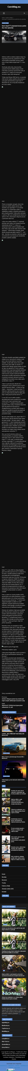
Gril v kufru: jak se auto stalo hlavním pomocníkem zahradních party (6, 839)
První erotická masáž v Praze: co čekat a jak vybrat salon (6, 830)
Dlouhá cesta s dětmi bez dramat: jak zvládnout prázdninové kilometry (6, 849)
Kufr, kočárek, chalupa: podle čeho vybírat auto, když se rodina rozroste (6, 858)
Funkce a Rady (5, 23)
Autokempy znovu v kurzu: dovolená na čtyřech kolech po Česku (6, 821)
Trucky (4, 883)
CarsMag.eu (14, 6)
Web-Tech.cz (5, 1041)
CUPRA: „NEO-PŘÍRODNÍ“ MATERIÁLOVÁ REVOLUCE (14, 723)
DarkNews (19, 1057)
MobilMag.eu (5, 1031)
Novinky (4, 877)
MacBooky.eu (5, 1025)
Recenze (4, 880)
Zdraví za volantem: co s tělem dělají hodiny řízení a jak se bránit (6, 811)
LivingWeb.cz (5, 1038)
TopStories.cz (6, 1028)
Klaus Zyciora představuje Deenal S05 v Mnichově (14, 746)
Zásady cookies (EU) (8, 889)
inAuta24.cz (11, 1065)
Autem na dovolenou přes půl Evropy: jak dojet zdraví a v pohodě (14, 917)
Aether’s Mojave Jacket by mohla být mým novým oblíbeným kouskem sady (13, 699)
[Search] (24, 13)
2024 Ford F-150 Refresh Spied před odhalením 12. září (12, 705)
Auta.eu (18, 1065)
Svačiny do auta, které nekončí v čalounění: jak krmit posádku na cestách (6, 792)
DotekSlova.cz (24, 1065)
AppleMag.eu (5, 1022)
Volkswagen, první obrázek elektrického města (14, 769)
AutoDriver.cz (3, 1065)
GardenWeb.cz (6, 1044)
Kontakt (4, 891)
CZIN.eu (11, 1067)
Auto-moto (17, 1067)
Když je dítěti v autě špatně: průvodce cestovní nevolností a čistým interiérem (6, 802)
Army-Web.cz (5, 1047)
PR (3, 947)
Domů (3, 874)
